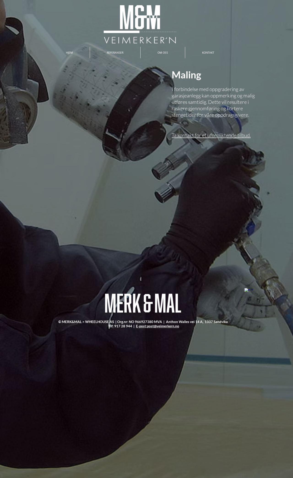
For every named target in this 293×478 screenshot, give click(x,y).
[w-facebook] (248, 292)
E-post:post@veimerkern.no (157, 326)
